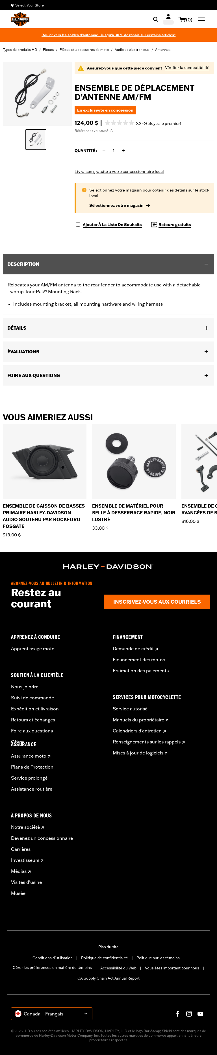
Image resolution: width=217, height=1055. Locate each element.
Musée (18, 893)
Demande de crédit (133, 648)
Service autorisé (130, 709)
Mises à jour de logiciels (138, 753)
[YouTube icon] (200, 1013)
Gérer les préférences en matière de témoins (52, 967)
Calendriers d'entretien (137, 731)
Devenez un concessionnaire (42, 838)
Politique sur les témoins (158, 958)
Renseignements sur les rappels (147, 742)
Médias (19, 871)
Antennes (162, 49)
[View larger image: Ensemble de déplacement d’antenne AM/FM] (37, 93)
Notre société (25, 827)
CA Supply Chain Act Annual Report (108, 978)
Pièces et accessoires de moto (84, 49)
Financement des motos (139, 659)
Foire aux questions (32, 731)
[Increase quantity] (123, 150)
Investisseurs (25, 860)
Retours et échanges (33, 720)
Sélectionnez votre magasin (116, 205)
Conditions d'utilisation (52, 958)
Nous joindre (24, 686)
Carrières (21, 849)
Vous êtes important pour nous (172, 968)
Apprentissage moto (33, 648)
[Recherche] (155, 19)
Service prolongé (29, 778)
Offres (17, 742)
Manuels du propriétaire (138, 720)
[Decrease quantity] (104, 150)
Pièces (48, 49)
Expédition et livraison (35, 709)
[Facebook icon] (177, 1013)
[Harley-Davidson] (108, 566)
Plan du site (108, 947)
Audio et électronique (132, 49)
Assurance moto (28, 756)
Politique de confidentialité (104, 958)
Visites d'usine (26, 882)
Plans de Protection (32, 767)
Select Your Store (29, 5)
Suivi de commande (32, 698)
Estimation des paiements (141, 670)
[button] (126, 122)
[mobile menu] (200, 19)
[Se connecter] (168, 19)
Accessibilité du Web (118, 968)
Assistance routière (31, 789)
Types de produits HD (20, 49)
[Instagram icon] (189, 1013)
